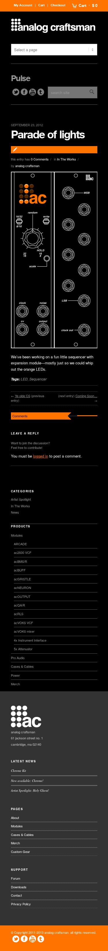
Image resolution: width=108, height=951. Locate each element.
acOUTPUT (22, 596)
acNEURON (22, 587)
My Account (23, 5)
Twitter (15, 92)
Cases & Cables (22, 666)
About (15, 817)
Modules (17, 535)
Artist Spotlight (21, 499)
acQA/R (19, 605)
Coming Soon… (86, 395)
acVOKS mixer (24, 631)
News (15, 512)
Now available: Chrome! (27, 780)
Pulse (20, 78)
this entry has (30, 159)
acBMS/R (20, 561)
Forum (15, 878)
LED (24, 378)
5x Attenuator (23, 648)
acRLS (18, 613)
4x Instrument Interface (30, 640)
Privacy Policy (21, 904)
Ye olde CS (22, 395)
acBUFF (20, 570)
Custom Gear (20, 851)
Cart (82, 6)
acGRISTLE (22, 579)
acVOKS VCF (23, 622)
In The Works (66, 159)
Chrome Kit (18, 770)
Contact (16, 895)
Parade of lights (48, 135)
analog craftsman (27, 165)
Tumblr (40, 92)
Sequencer (38, 378)
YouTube (32, 92)
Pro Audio (17, 657)
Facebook (24, 92)
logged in (40, 456)
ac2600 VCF (22, 552)
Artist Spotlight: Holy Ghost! (30, 790)
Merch (15, 684)
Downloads (18, 887)
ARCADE (20, 543)
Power (15, 675)
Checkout (58, 5)
